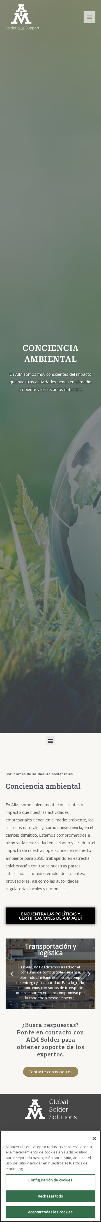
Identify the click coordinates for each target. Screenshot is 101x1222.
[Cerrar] (94, 1138)
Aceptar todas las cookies (50, 1211)
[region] (50, 1176)
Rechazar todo (50, 1196)
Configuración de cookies (50, 1180)
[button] (50, 740)
